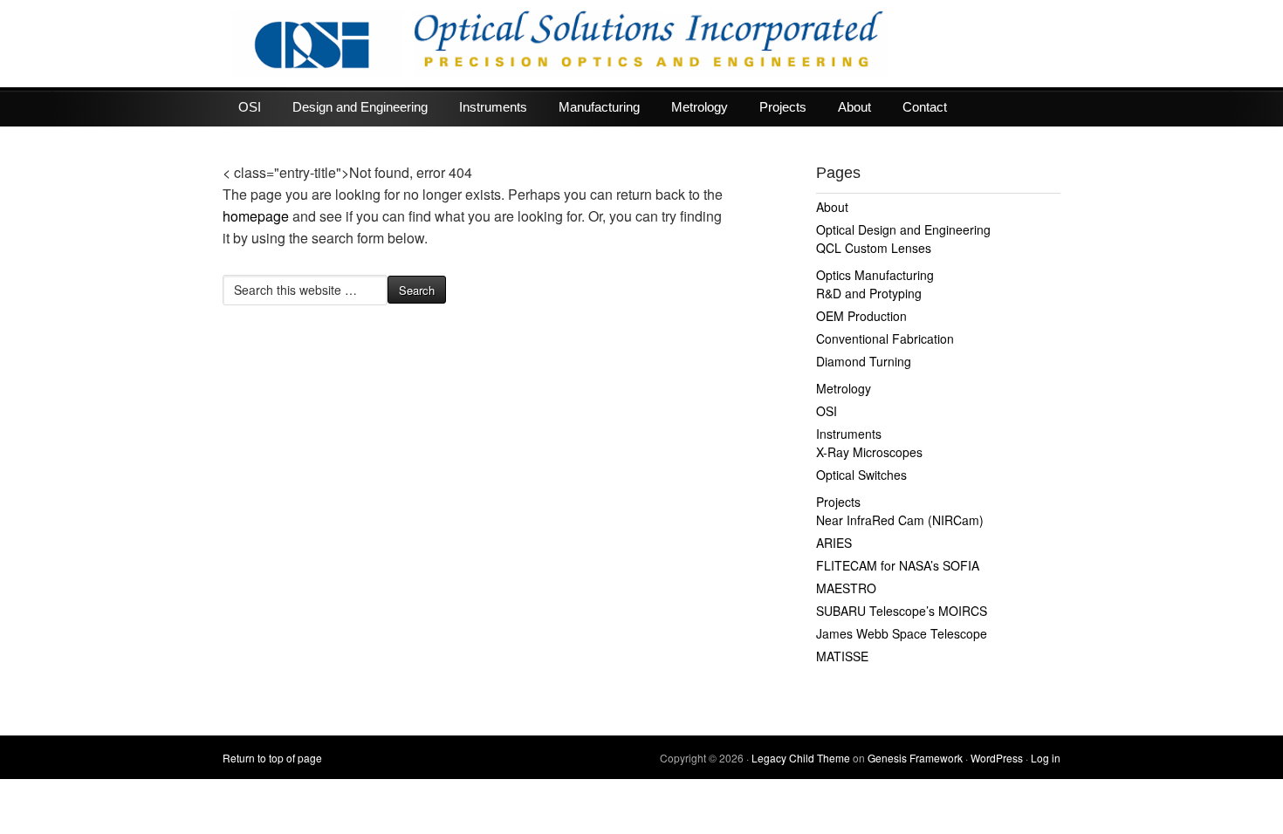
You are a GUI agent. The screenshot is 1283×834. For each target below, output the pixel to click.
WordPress (997, 757)
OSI (249, 106)
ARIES (834, 542)
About (854, 106)
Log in (1045, 757)
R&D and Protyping (869, 293)
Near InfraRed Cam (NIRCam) (900, 520)
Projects (782, 106)
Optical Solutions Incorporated (641, 43)
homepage (256, 216)
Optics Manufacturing (875, 275)
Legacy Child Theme (800, 757)
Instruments (493, 106)
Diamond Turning (863, 361)
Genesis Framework (915, 757)
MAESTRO (846, 588)
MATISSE (842, 656)
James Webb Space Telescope (901, 633)
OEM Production (861, 316)
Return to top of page (272, 757)
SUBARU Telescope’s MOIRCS (901, 610)
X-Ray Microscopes (869, 452)
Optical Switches (861, 474)
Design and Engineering (360, 106)
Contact (924, 106)
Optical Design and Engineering (903, 229)
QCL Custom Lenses (873, 247)
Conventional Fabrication (885, 338)
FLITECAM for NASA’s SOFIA (897, 565)
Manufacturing (599, 106)
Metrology (699, 106)
